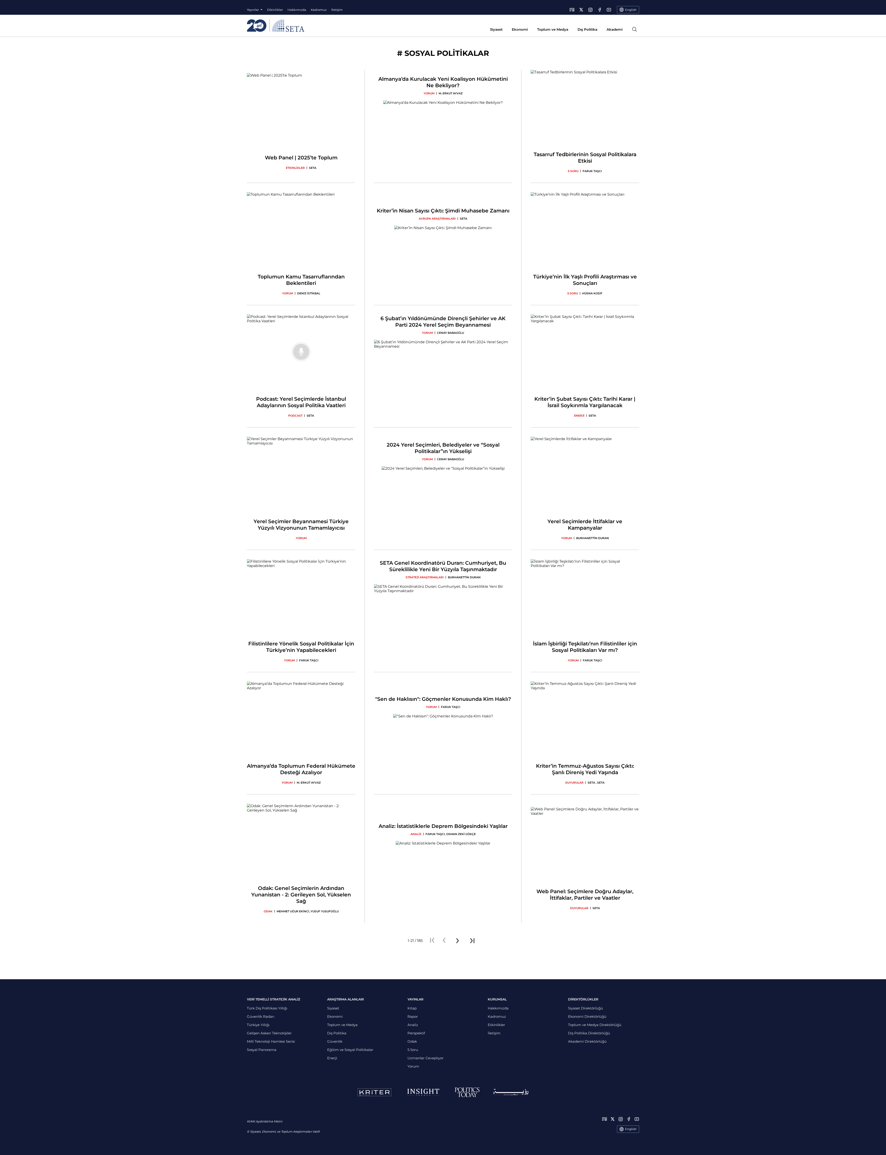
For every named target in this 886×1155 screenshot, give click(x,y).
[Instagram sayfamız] (590, 10)
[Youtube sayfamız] (609, 10)
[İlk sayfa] (432, 940)
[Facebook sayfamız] (599, 10)
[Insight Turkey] (423, 1092)
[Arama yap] (634, 29)
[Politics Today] (467, 1092)
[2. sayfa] (457, 940)
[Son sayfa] (472, 940)
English (631, 1129)
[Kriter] (374, 1092)
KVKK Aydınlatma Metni (264, 1121)
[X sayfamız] (581, 10)
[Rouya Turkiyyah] (510, 1092)
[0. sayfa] (444, 940)
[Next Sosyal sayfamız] (572, 10)
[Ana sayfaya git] (275, 25)
